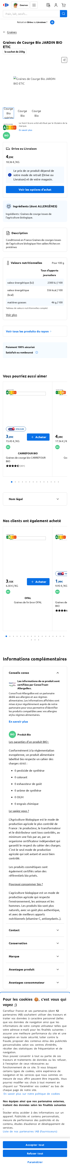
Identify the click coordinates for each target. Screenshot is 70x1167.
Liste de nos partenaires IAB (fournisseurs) (30, 1131)
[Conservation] (57, 943)
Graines (12, 32)
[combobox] (35, 13)
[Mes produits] (48, 5)
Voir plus (11, 314)
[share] (64, 60)
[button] (34, 5)
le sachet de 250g (14, 51)
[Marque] (57, 956)
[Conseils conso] (57, 672)
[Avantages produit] (57, 969)
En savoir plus (25, 130)
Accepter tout (35, 1145)
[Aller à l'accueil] (6, 5)
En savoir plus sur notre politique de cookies (32, 1093)
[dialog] (35, 1079)
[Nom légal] (57, 499)
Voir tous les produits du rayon (27, 331)
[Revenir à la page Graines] (4, 32)
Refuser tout (35, 1153)
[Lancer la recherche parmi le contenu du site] (63, 13)
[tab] (8, 113)
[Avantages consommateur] (57, 982)
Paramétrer (35, 1162)
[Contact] (57, 930)
